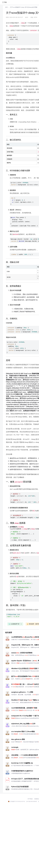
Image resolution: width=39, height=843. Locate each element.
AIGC (26, 17)
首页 (6, 7)
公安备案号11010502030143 (17, 801)
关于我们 (30, 799)
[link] (6, 7)
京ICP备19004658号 (31, 801)
